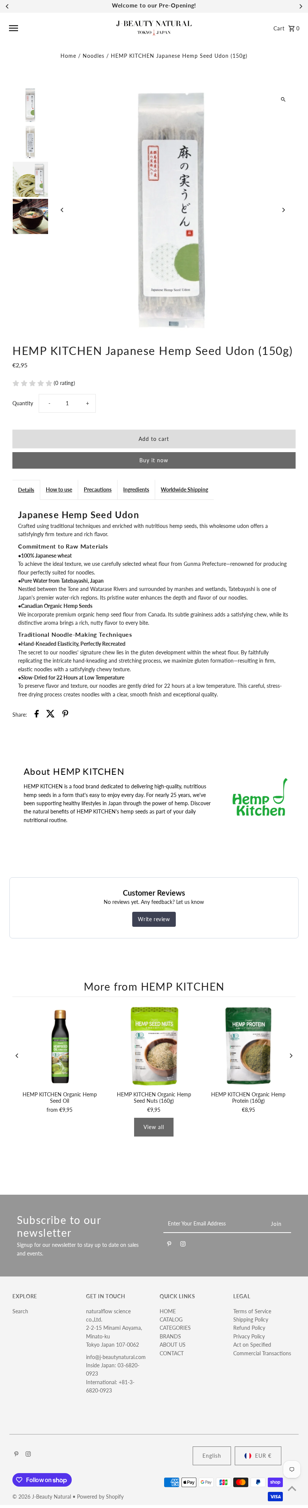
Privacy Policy (249, 1336)
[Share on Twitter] (50, 715)
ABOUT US (173, 1344)
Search (20, 1311)
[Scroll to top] (292, 1488)
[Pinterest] (169, 1245)
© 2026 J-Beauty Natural (42, 1496)
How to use (59, 489)
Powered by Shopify (100, 1496)
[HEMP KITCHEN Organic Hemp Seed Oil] (59, 1045)
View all (153, 1127)
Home (68, 56)
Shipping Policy (250, 1319)
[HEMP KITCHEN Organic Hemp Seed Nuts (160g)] (153, 1045)
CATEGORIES (175, 1328)
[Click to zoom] (283, 99)
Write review (154, 919)
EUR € (263, 1455)
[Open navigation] (60, 28)
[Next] (300, 6)
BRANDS (170, 1336)
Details (26, 490)
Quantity (22, 403)
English (211, 1455)
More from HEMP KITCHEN (154, 986)
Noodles (93, 56)
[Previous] (7, 6)
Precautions (98, 489)
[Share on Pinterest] (65, 715)
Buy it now (153, 460)
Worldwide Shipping (184, 489)
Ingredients (136, 489)
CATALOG (171, 1319)
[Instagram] (183, 1245)
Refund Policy (249, 1328)
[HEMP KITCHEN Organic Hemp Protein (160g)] (248, 1045)
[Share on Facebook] (37, 715)
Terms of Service (252, 1311)
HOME (168, 1311)
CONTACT (172, 1353)
